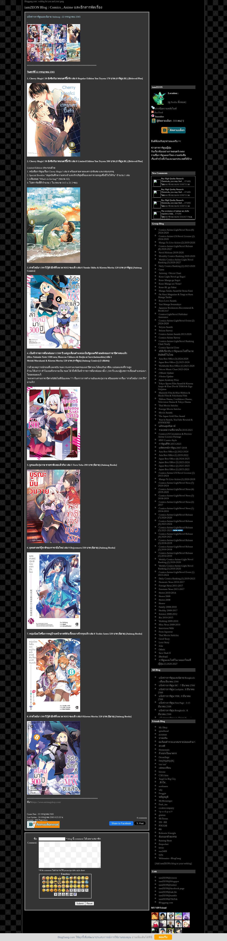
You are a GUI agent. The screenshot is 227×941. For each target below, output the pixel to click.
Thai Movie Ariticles (169, 635)
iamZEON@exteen (168, 877)
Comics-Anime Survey (169, 337)
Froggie (162, 793)
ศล (160, 829)
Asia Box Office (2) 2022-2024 (173, 451)
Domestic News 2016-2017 (172, 582)
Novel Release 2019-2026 (171, 252)
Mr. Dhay (163, 727)
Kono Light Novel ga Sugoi (172, 276)
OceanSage (164, 757)
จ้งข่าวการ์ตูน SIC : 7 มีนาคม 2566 (177, 685)
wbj (160, 790)
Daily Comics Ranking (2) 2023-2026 (177, 266)
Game (161, 269)
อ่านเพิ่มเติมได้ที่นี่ (142, 937)
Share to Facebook (121, 823)
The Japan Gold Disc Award (172, 416)
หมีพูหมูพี (163, 797)
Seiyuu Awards (166, 327)
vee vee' (162, 764)
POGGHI (163, 825)
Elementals (164, 749)
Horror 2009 (164, 596)
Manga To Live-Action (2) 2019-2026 (177, 242)
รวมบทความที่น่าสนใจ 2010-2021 (176, 430)
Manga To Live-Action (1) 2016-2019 (177, 479)
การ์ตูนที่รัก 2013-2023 (170, 443)
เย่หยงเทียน (165, 768)
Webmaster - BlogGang (170, 858)
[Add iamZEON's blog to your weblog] (173, 863)
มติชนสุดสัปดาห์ (167, 426)
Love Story (164, 642)
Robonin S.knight (167, 833)
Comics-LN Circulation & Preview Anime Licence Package (175, 435)
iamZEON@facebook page (171, 888)
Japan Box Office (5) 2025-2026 (174, 362)
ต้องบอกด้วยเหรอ (168, 836)
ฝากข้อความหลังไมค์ (166, 108)
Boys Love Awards (167, 300)
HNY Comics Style (168, 440)
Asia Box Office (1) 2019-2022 (173, 455)
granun (162, 815)
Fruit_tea (163, 804)
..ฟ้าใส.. (162, 782)
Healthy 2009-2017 (168, 610)
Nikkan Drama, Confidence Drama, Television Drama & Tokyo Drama (175, 400)
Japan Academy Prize (169, 380)
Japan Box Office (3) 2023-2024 (174, 462)
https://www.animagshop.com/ (46, 802)
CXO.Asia (163, 775)
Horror (162, 603)
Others (162, 649)
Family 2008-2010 (168, 607)
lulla (161, 854)
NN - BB (163, 822)
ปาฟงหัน (163, 738)
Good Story (164, 638)
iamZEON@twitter (168, 885)
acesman (163, 734)
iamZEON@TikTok (168, 899)
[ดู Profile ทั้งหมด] (177, 102)
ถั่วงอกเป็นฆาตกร (168, 753)
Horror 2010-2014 (167, 592)
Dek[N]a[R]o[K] (166, 760)
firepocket (163, 844)
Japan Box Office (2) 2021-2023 (174, 465)
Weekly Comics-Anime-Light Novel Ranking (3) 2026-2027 (175, 261)
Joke (161, 646)
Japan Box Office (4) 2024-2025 (174, 458)
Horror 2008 (164, 599)
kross (161, 847)
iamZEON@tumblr (168, 895)
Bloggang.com (166, 902)
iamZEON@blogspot (169, 881)
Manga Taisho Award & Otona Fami (176, 290)
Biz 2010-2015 (166, 617)
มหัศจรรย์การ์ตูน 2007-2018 (173, 447)
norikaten (163, 786)
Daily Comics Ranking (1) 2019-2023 (177, 578)
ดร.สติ (162, 746)
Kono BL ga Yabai (167, 287)
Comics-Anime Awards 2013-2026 (175, 334)
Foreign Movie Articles (170, 409)
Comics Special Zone (169, 347)
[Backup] (163, 656)
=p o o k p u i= (166, 811)
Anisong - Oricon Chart (170, 273)
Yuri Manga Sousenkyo (170, 304)
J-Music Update (166, 373)
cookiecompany (166, 808)
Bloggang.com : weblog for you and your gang (44, 1)
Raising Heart (165, 840)
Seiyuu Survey (166, 330)
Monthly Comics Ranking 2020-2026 (177, 256)
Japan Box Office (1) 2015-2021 (174, 469)
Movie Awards (165, 412)
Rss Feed (158, 112)
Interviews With (166, 628)
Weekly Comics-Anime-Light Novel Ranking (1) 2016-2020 (175, 567)
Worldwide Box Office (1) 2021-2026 (177, 365)
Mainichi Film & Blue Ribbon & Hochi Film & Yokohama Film (174, 394)
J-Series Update (166, 376)
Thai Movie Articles (168, 405)
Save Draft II (165, 653)
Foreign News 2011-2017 (171, 585)
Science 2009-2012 (168, 614)
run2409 (163, 851)
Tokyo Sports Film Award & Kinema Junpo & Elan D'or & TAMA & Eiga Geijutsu (175, 386)
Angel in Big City (167, 779)
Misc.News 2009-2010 (169, 624)
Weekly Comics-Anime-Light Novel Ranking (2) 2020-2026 (175, 561)
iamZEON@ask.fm (168, 892)
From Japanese (166, 631)
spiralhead (164, 731)
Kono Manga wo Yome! (170, 283)
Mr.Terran (163, 818)
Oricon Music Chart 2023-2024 (174, 369)
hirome (162, 771)
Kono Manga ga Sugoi (169, 280)
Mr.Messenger (165, 801)
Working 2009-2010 (168, 621)
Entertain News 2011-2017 (171, 589)
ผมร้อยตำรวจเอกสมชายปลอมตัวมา (177, 742)
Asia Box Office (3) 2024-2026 (173, 358)
